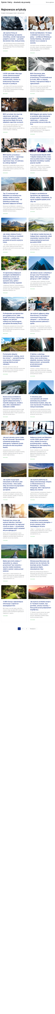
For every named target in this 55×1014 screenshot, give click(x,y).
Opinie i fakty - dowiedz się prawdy (15, 2)
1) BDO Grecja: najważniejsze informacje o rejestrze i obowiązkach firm (13, 604)
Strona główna (50, 2)
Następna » (33, 628)
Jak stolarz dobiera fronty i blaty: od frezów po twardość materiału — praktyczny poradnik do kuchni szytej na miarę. (13, 238)
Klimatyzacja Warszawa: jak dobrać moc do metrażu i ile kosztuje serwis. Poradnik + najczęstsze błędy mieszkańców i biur (39, 565)
